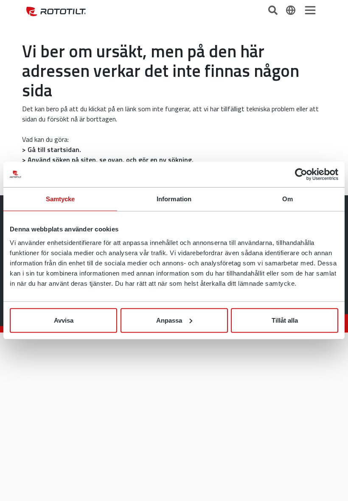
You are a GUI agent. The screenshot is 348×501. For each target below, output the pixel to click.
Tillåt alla (285, 320)
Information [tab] (174, 199)
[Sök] (274, 9)
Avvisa (63, 320)
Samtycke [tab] (60, 199)
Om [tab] (287, 199)
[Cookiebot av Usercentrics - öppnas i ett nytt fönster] (301, 174)
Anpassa (169, 320)
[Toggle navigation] (310, 10)
